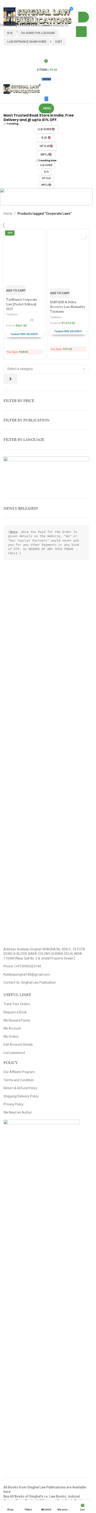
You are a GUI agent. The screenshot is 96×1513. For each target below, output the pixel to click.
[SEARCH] (87, 17)
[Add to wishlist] (83, 235)
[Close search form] (6, 6)
